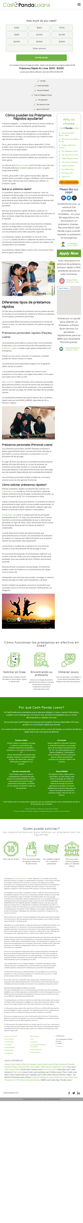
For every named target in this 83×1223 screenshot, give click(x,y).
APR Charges (34, 1036)
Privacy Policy (8, 1039)
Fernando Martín (72, 348)
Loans (51, 1077)
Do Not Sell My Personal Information (38, 1046)
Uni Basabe (72, 244)
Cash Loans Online (12, 1069)
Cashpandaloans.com (22, 878)
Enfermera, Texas (72, 282)
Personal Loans (49, 1069)
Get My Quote (41, 58)
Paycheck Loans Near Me (66, 1077)
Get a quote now (69, 182)
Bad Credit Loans (43, 1067)
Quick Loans (48, 1064)
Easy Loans (17, 1067)
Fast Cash (17, 1072)
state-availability (9, 1047)
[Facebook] (63, 198)
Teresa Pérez (71, 280)
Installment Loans (58, 1067)
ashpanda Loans (10, 515)
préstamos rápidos (10, 348)
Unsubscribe (8, 1053)
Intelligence (44, 1077)
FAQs (32, 1039)
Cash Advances (60, 1064)
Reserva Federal (22, 165)
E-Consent (7, 1045)
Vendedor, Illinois (71, 350)
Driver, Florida (73, 245)
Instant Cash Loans (12, 1064)
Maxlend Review (33, 1080)
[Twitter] (68, 198)
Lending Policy (9, 1050)
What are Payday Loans (31, 1064)
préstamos (6, 240)
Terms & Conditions (10, 1036)
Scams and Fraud (35, 1049)
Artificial (35, 1077)
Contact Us (59, 1046)
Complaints (34, 1042)
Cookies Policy (9, 1042)
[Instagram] (74, 198)
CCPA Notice (20, 1080)
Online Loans (29, 1067)
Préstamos (8, 1080)
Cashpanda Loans (9, 491)
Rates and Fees (35, 1052)
